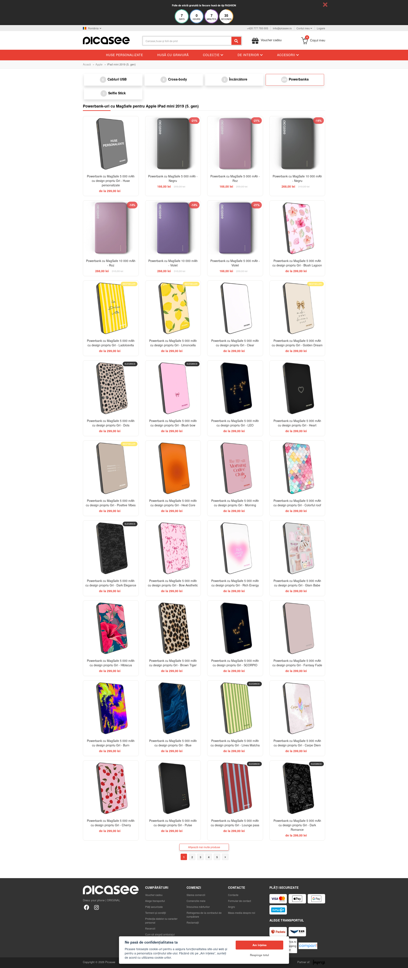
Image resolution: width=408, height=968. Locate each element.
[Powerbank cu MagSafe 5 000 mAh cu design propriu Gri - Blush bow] (173, 388)
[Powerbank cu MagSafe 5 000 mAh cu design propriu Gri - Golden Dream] (297, 308)
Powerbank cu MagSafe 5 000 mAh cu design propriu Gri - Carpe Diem (297, 743)
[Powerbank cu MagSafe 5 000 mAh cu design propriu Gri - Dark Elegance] (111, 548)
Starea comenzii (196, 895)
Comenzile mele (196, 901)
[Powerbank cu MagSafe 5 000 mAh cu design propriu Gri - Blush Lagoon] (297, 228)
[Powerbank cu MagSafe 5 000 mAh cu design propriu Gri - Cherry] (111, 788)
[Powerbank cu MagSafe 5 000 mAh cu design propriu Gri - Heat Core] (173, 468)
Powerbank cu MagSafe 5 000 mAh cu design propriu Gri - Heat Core (173, 502)
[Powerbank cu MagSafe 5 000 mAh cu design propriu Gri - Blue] (173, 708)
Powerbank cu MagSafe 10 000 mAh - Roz (110, 263)
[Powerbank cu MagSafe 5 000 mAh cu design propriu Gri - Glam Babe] (297, 548)
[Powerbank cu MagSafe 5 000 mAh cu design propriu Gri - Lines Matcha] (235, 708)
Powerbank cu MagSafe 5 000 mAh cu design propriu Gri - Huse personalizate (111, 180)
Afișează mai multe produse (204, 847)
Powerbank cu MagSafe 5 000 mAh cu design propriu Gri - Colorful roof (297, 502)
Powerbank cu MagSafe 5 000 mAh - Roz (235, 178)
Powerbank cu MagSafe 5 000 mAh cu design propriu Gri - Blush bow (173, 423)
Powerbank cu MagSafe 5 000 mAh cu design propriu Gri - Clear (235, 342)
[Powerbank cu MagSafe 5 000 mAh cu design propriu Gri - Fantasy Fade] (297, 628)
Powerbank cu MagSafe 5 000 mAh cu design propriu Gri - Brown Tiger (173, 662)
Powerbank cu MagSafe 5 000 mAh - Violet (235, 263)
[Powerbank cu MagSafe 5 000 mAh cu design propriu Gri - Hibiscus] (111, 628)
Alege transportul (155, 901)
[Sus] (5, 962)
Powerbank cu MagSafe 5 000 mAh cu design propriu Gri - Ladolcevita (111, 342)
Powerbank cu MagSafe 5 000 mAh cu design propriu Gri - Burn (111, 743)
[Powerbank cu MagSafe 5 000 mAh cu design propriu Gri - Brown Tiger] (173, 628)
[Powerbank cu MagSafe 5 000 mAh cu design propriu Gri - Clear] (235, 308)
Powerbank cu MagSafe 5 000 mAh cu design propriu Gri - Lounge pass (235, 822)
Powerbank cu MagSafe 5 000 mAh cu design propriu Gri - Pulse (173, 822)
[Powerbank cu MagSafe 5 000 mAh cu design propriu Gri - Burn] (111, 708)
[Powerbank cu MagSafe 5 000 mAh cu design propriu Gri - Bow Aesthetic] (173, 548)
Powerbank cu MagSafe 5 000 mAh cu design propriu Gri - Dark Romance (297, 825)
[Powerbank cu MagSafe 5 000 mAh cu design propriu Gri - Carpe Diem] (297, 708)
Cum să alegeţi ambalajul (160, 934)
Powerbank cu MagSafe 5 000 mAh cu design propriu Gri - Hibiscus (111, 662)
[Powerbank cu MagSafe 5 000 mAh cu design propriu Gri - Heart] (297, 388)
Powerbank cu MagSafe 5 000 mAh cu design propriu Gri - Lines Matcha (235, 743)
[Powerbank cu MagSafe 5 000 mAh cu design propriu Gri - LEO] (235, 388)
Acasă (87, 64)
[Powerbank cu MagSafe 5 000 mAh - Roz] (235, 144)
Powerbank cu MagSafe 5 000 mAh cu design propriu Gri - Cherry (111, 822)
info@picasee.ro (282, 28)
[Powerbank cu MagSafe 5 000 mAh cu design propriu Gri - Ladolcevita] (111, 308)
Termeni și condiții (155, 912)
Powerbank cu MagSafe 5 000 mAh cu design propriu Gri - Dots (111, 423)
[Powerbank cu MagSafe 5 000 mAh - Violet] (235, 228)
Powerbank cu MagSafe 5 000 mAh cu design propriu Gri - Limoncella (173, 342)
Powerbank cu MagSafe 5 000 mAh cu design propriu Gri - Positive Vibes (111, 502)
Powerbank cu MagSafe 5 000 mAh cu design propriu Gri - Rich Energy (235, 583)
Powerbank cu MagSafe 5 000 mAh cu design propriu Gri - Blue (173, 743)
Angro (231, 907)
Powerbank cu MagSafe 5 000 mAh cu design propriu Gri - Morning (235, 502)
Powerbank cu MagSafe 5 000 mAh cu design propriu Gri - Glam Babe (297, 583)
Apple (98, 64)
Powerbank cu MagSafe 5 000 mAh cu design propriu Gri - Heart (297, 423)
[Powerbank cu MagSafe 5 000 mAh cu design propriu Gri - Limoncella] (173, 308)
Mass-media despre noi (241, 912)
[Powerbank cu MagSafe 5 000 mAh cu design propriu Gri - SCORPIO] (235, 628)
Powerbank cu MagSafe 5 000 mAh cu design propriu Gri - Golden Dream (297, 342)
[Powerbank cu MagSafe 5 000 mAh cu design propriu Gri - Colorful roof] (297, 468)
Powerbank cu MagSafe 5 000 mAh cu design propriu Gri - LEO (235, 423)
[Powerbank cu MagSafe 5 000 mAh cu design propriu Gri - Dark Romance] (297, 788)
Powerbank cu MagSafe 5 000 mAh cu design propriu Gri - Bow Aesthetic (173, 583)
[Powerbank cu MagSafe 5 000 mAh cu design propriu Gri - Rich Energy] (235, 548)
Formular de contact (239, 901)
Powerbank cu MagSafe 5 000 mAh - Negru (173, 178)
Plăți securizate (154, 907)
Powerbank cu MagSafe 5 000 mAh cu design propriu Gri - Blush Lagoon (297, 263)
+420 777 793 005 (257, 28)
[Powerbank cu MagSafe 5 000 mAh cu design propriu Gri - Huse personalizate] (111, 144)
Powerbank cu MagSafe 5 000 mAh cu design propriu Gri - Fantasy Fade (297, 662)
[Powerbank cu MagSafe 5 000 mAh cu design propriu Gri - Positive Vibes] (111, 468)
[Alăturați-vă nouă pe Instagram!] (96, 907)
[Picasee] (106, 40)
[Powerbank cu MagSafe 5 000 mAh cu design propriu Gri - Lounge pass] (235, 788)
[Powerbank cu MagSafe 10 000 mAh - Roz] (111, 228)
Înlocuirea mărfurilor (198, 907)
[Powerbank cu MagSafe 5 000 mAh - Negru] (173, 144)
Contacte (233, 895)
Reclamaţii (193, 922)
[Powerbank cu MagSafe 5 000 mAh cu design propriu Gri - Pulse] (173, 788)
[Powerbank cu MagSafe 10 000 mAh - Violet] (173, 228)
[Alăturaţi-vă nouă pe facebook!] (86, 907)
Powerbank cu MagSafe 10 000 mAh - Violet (173, 263)
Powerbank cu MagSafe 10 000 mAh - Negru (297, 178)
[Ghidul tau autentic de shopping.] (308, 945)
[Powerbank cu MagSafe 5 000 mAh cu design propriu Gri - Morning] (235, 468)
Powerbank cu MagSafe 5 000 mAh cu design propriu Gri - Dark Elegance (110, 583)
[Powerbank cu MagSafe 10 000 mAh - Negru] (297, 144)
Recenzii (150, 928)
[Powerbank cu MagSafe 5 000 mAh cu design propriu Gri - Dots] (111, 388)
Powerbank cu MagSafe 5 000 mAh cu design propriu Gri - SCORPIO (235, 662)
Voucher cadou (154, 895)
